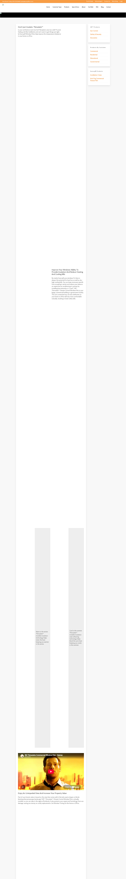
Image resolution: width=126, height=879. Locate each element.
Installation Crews (96, 75)
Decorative (93, 38)
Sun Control (94, 31)
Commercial (94, 51)
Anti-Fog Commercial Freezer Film (97, 79)
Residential (93, 55)
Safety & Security (95, 34)
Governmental (94, 62)
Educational (94, 58)
